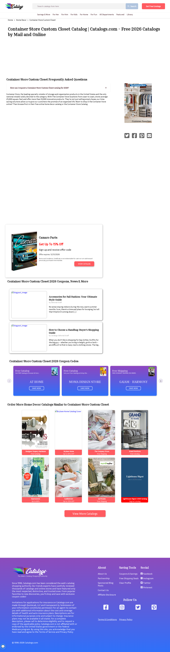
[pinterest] (142, 136)
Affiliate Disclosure (107, 594)
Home (10, 20)
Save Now (36, 388)
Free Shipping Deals (129, 578)
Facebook (147, 573)
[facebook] (134, 136)
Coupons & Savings (128, 573)
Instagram (148, 578)
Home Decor (21, 20)
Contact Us (103, 590)
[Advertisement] (85, 57)
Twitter (147, 582)
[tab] (58, 88)
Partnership (104, 578)
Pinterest (147, 587)
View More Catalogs (85, 513)
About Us (102, 573)
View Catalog (84, 264)
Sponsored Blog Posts (105, 584)
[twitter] (127, 136)
